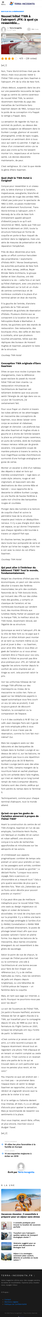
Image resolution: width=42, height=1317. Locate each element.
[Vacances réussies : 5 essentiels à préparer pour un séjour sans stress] (21, 1200)
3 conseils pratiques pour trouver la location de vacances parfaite (26, 1225)
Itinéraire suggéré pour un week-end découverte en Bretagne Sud (24, 1245)
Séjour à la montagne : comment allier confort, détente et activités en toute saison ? (25, 1257)
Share (4, 36)
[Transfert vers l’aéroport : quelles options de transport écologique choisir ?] (6, 1236)
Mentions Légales (11, 1302)
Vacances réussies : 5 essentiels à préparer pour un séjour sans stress (20, 1215)
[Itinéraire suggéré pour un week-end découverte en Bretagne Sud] (6, 1246)
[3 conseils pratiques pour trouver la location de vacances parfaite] (6, 1226)
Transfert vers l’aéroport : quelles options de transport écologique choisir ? (25, 1235)
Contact (7, 1299)
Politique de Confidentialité (15, 1304)
